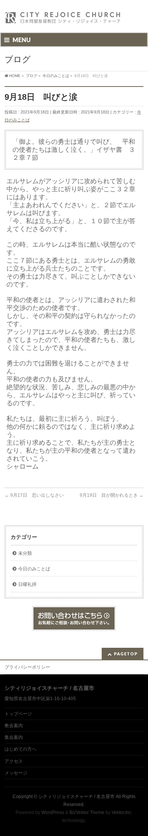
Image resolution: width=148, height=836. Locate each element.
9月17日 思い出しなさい (34, 495)
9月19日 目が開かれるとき (111, 495)
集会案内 (14, 737)
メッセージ (16, 773)
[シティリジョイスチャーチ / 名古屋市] (63, 20)
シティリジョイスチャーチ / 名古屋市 (76, 796)
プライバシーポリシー (27, 667)
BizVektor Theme (86, 812)
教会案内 (14, 725)
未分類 (25, 553)
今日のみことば (34, 569)
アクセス (14, 761)
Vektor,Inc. (122, 812)
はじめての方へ (20, 749)
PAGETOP (126, 653)
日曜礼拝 (27, 584)
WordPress (52, 812)
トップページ (18, 713)
